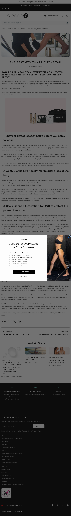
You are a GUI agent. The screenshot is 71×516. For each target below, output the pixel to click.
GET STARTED (23, 272)
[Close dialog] (69, 237)
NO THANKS (23, 276)
